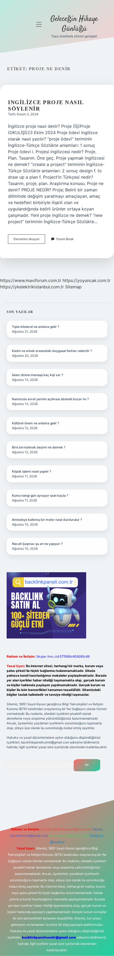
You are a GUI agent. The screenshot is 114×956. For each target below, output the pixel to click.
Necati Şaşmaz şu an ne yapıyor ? (37, 544)
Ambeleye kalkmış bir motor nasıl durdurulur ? (47, 520)
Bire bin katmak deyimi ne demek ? (38, 447)
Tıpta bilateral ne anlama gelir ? (35, 327)
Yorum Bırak (65, 239)
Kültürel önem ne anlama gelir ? (35, 423)
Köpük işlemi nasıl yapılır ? (31, 471)
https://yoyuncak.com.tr (87, 280)
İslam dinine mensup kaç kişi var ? (37, 375)
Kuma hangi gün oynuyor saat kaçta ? (40, 495)
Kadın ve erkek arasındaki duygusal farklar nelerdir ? (52, 351)
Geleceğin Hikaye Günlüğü (74, 24)
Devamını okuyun (29, 240)
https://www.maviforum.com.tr (30, 280)
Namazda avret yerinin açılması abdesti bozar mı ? (50, 399)
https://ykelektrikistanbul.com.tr (32, 286)
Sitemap (73, 286)
